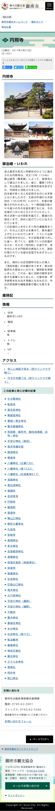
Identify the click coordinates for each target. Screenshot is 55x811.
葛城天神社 (14, 623)
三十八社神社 (15, 662)
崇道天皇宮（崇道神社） (22, 562)
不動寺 (11, 612)
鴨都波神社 (14, 415)
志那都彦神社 (15, 551)
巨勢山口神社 (15, 584)
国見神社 (12, 452)
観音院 (11, 507)
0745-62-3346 (35, 771)
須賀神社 (12, 480)
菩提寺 (11, 513)
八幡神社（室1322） (20, 468)
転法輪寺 (12, 639)
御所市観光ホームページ (15, 22)
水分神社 (12, 628)
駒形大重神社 (15, 524)
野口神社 (12, 678)
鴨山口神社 (14, 518)
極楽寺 (11, 457)
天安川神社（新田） (19, 441)
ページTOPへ (41, 739)
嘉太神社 (12, 656)
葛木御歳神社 (15, 426)
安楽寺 (11, 568)
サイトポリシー (16, 795)
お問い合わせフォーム (18, 721)
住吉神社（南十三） (19, 634)
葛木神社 (12, 617)
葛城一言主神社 (16, 421)
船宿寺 (11, 404)
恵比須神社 (14, 485)
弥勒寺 (11, 535)
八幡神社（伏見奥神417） (23, 474)
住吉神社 (12, 579)
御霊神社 (12, 573)
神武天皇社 (14, 651)
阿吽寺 (11, 673)
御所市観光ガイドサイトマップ (21, 749)
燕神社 (11, 667)
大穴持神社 (14, 595)
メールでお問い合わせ (26, 786)
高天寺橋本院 (15, 446)
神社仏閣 (6, 27)
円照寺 (11, 502)
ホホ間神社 (14, 399)
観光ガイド (37, 22)
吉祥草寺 (12, 496)
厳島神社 (12, 645)
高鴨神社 (12, 557)
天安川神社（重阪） (19, 601)
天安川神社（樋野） (19, 606)
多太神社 (12, 546)
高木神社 (12, 590)
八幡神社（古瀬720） (21, 463)
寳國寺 (11, 491)
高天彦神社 (14, 410)
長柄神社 (12, 540)
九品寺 (11, 529)
